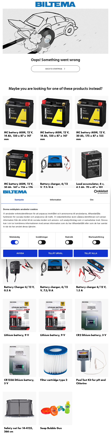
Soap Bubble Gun (51, 428)
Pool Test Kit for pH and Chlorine (91, 381)
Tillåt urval (55, 253)
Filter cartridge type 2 (53, 380)
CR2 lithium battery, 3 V (91, 335)
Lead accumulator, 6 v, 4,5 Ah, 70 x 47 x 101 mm (90, 187)
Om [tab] (91, 200)
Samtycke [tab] (19, 200)
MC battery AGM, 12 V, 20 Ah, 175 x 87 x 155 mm (90, 136)
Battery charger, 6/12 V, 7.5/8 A (54, 185)
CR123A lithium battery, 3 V (19, 381)
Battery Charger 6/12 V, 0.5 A (19, 288)
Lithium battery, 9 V (16, 335)
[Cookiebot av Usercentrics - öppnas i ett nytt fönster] (96, 192)
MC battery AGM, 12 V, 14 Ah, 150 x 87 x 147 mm (18, 136)
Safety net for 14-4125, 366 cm (18, 429)
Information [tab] (55, 200)
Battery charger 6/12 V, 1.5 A (91, 288)
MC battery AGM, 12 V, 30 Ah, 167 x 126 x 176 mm (18, 187)
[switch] (42, 242)
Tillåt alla (90, 253)
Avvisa (20, 253)
